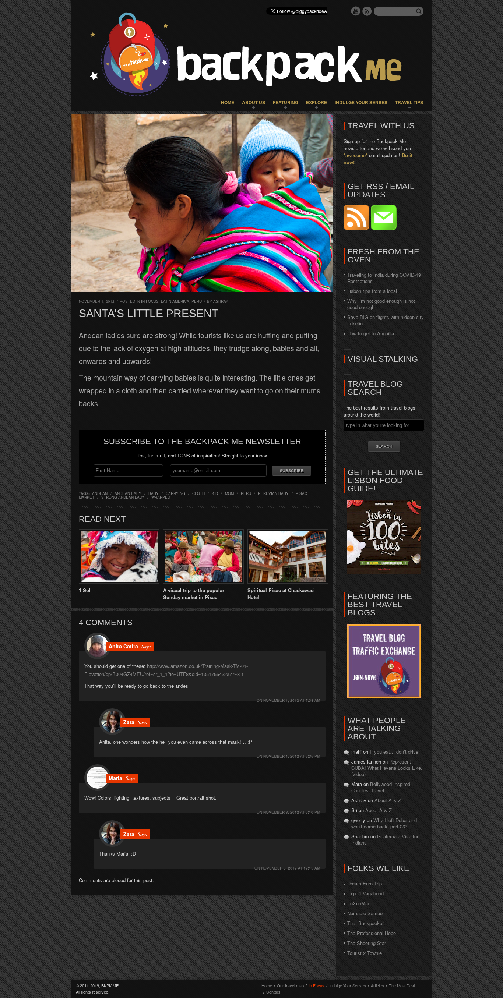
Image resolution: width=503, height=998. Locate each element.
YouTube (355, 11)
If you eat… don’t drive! (395, 751)
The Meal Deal (402, 985)
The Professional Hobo (371, 933)
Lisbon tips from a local (372, 290)
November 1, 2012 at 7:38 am (291, 700)
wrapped (160, 497)
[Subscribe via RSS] (357, 228)
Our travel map (290, 985)
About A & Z (387, 800)
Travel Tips (409, 102)
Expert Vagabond (365, 893)
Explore (316, 102)
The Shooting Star (366, 942)
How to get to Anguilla (370, 333)
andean (100, 493)
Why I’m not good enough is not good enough (381, 304)
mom (229, 493)
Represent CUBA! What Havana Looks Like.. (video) (387, 768)
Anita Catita (123, 646)
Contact (273, 992)
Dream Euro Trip (364, 883)
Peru (196, 301)
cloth (198, 493)
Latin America (175, 301)
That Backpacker (365, 923)
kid (215, 493)
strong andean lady (122, 497)
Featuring (285, 102)
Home (227, 102)
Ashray (220, 301)
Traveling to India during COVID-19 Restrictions (384, 277)
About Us (253, 102)
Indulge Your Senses (361, 102)
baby (153, 493)
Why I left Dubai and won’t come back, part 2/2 (384, 823)
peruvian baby (273, 493)
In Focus (150, 301)
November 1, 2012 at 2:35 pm (291, 756)
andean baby (128, 493)
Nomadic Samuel (365, 913)
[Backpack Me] (251, 55)
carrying (175, 493)
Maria (115, 778)
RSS (367, 11)
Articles (377, 985)
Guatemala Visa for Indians (384, 839)
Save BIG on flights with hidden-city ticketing (385, 320)
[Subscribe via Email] (384, 228)
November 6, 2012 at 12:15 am (290, 868)
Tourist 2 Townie (364, 952)
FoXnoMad (358, 903)
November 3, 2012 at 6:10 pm (291, 812)
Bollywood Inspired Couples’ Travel (380, 787)
